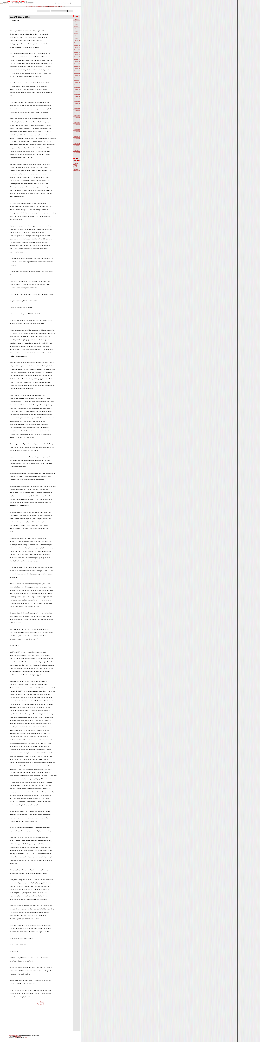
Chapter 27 (77, 80)
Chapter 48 (77, 129)
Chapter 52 (77, 138)
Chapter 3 (76, 24)
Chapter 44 (77, 120)
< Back (41, 1002)
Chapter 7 (76, 33)
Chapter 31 (77, 89)
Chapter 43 (77, 117)
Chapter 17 (77, 56)
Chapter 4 (76, 26)
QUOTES (62, 6)
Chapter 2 (76, 21)
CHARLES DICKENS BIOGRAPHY (34, 6)
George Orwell (75, 166)
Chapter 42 (32, 14)
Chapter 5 (76, 28)
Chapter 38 (77, 106)
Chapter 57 (77, 150)
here (16, 1037)
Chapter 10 (77, 40)
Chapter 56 (77, 148)
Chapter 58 (77, 152)
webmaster (18, 1036)
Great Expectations (23, 14)
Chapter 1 (77, 19)
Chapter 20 (77, 63)
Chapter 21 (77, 66)
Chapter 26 (77, 77)
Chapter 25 (77, 75)
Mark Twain (77, 168)
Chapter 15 (77, 52)
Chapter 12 (77, 45)
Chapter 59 (77, 155)
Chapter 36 (77, 101)
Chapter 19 (77, 61)
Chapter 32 (77, 91)
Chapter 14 (77, 49)
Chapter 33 (77, 94)
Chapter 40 (77, 110)
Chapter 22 (77, 68)
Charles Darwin (75, 164)
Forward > (41, 1004)
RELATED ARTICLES (54, 6)
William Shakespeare (76, 170)
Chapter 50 (77, 134)
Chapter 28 (77, 82)
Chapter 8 (76, 35)
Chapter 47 (77, 127)
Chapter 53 (77, 141)
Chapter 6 (76, 31)
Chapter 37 (77, 103)
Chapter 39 (77, 108)
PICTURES (45, 6)
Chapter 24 (77, 73)
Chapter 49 (77, 131)
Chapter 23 (77, 70)
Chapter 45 (77, 122)
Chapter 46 (77, 124)
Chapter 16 (77, 54)
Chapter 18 (77, 59)
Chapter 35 (77, 99)
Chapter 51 (77, 136)
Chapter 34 (77, 96)
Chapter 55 (77, 145)
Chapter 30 (77, 87)
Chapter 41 (77, 113)
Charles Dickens (13, 14)
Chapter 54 (77, 143)
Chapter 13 (77, 47)
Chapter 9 (76, 38)
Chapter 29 (77, 84)
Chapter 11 (77, 42)
